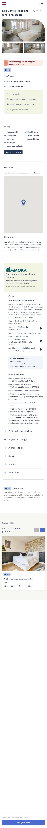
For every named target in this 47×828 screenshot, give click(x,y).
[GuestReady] (4, 3)
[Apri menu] (42, 3)
